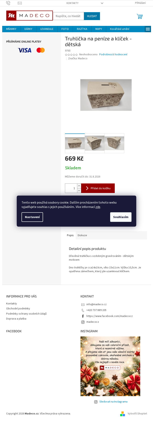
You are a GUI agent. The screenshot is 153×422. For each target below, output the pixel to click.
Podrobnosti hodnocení (113, 55)
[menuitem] (11, 29)
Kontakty (72, 3)
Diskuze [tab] (82, 235)
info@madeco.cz (96, 304)
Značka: (77, 58)
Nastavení (32, 217)
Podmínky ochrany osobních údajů (26, 314)
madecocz (92, 322)
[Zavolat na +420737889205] (12, 3)
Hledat (92, 16)
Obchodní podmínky (18, 309)
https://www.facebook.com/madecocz (109, 316)
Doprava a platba (16, 319)
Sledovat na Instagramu (113, 402)
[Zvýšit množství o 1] (79, 186)
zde (97, 207)
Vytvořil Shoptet (137, 414)
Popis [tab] (70, 235)
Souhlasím (120, 217)
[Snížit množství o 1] (79, 190)
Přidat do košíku (101, 188)
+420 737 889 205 (96, 310)
